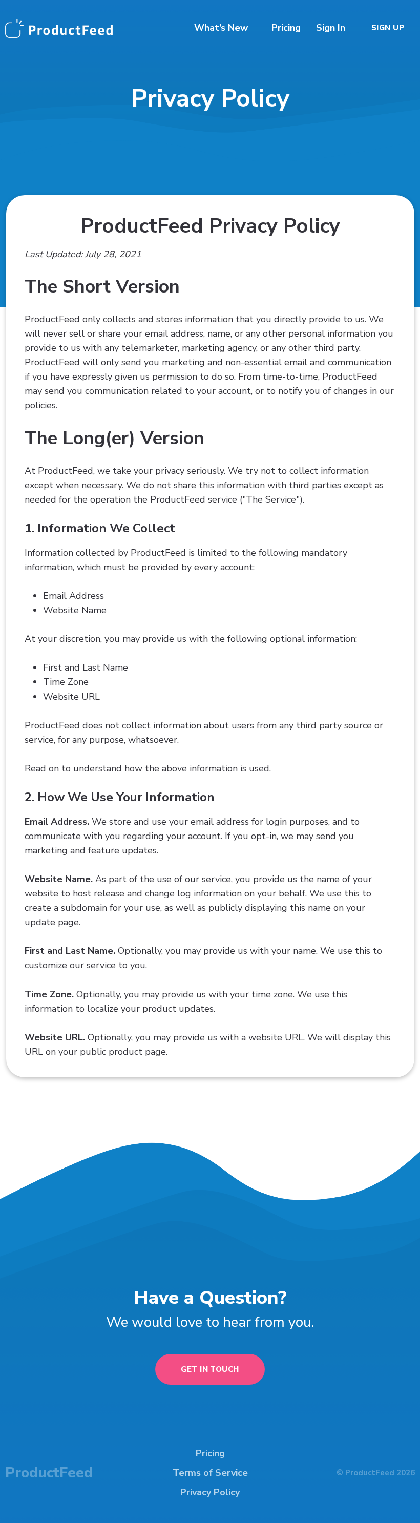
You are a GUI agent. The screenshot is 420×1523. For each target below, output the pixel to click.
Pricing (286, 28)
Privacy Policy (210, 1492)
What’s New (221, 28)
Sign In (330, 28)
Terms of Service (210, 1473)
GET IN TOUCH (210, 1369)
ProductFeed (49, 1473)
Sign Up (387, 28)
